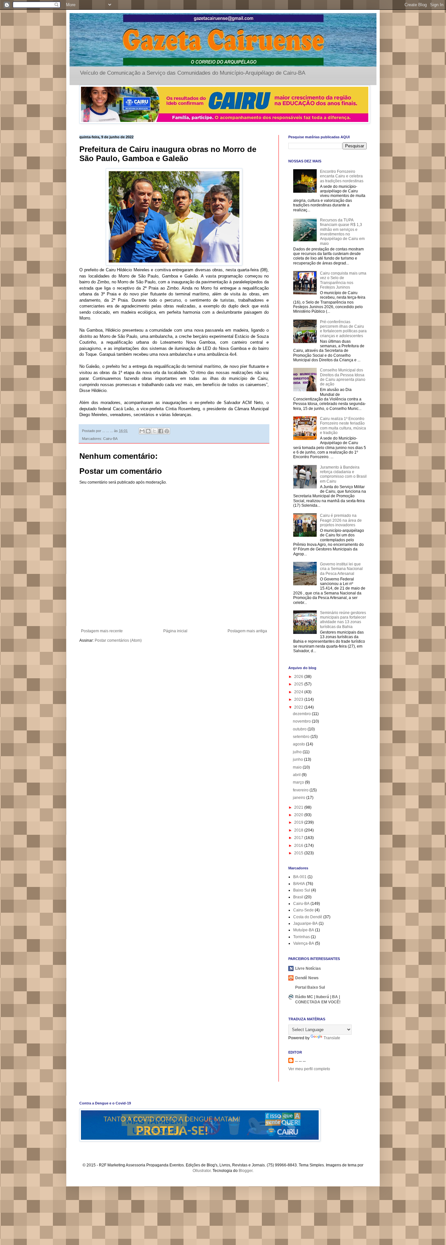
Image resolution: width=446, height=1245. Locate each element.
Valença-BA (303, 943)
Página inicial (175, 631)
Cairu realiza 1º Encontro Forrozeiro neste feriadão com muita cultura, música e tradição (343, 425)
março (299, 782)
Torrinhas (301, 937)
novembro (302, 721)
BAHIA (299, 883)
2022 (299, 707)
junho (298, 759)
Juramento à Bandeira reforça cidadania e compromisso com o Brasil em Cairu (343, 474)
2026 (299, 676)
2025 (299, 684)
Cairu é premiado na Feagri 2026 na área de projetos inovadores (341, 520)
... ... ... (300, 1060)
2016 (299, 845)
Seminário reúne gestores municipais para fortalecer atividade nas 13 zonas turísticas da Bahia (343, 619)
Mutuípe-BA (303, 930)
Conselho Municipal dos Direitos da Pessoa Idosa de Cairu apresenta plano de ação (342, 377)
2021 (299, 807)
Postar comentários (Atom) (118, 640)
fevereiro (301, 790)
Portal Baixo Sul (310, 987)
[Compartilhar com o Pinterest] (167, 431)
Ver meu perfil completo (309, 1069)
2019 (299, 822)
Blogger (245, 1170)
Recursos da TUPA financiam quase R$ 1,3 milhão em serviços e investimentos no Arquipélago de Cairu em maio (342, 232)
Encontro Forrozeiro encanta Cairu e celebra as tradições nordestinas (341, 176)
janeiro (299, 797)
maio (298, 767)
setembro (302, 736)
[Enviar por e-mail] (142, 431)
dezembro (302, 714)
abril (297, 774)
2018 (299, 830)
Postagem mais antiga (247, 631)
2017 (299, 837)
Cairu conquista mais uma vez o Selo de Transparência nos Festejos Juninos (343, 280)
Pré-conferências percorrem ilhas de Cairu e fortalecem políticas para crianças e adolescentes (343, 329)
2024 (299, 692)
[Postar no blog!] (148, 431)
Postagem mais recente (102, 631)
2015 (299, 853)
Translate (332, 1038)
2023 (299, 699)
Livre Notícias (308, 968)
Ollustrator (202, 1170)
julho (298, 752)
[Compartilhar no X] (154, 431)
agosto (299, 744)
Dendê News (307, 978)
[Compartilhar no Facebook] (160, 431)
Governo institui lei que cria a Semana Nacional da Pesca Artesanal (341, 569)
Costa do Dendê (307, 917)
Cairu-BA (110, 439)
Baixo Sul (301, 890)
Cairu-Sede (303, 910)
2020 (299, 815)
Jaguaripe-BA (305, 923)
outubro (300, 729)
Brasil (298, 897)
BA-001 (300, 877)
